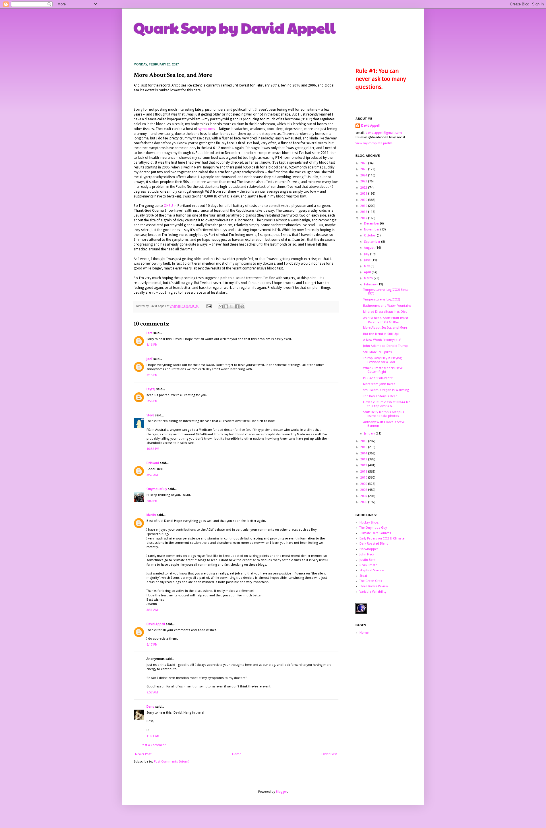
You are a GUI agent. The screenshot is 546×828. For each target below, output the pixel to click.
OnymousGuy (156, 489)
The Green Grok (370, 581)
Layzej (150, 389)
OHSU (168, 206)
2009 (364, 484)
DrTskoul (152, 463)
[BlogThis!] (226, 306)
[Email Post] (208, 306)
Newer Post (143, 754)
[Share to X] (231, 306)
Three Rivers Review (373, 586)
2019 (364, 206)
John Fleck (366, 554)
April (368, 272)
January (370, 433)
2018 (364, 212)
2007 (364, 496)
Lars (149, 333)
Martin (151, 515)
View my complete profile (373, 143)
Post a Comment (153, 745)
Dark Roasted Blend (373, 543)
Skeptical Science (371, 570)
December (372, 223)
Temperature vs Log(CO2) (381, 299)
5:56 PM (152, 401)
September (372, 242)
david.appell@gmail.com (383, 133)
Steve (150, 415)
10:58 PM (152, 449)
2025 (364, 169)
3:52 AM (152, 475)
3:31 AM (152, 610)
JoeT (149, 359)
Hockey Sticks (369, 522)
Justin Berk (367, 560)
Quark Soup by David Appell (235, 28)
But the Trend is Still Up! (381, 334)
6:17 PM (152, 644)
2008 (364, 490)
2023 (364, 181)
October (370, 235)
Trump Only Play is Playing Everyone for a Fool (382, 360)
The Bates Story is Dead (380, 396)
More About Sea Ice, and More (385, 327)
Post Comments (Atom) (171, 761)
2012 (364, 465)
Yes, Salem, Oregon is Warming (386, 390)
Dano (150, 706)
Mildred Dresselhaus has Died (385, 312)
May (367, 266)
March (369, 278)
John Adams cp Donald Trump (385, 346)
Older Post (329, 754)
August (369, 248)
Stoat (363, 576)
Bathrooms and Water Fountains (387, 306)
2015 (364, 447)
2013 (364, 459)
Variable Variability (372, 592)
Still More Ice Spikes (377, 352)
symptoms (206, 129)
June (367, 260)
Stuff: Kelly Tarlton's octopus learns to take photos (383, 414)
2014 (364, 453)
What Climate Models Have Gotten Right (383, 370)
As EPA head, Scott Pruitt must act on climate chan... (385, 320)
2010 (364, 477)
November (372, 229)
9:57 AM (152, 692)
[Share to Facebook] (237, 306)
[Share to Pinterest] (242, 306)
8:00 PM (152, 501)
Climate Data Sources (375, 533)
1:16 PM (152, 345)
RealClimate (368, 565)
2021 (364, 193)
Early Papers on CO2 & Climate (381, 538)
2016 (364, 441)
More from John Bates (379, 384)
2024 (364, 175)
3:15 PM (152, 375)
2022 (364, 188)
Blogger (281, 792)
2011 (364, 471)
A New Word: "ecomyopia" (382, 340)
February (370, 284)
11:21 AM (153, 736)
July (367, 254)
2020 (364, 200)
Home (236, 754)
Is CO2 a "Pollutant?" (378, 378)
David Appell (155, 624)
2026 (364, 163)
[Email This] (221, 306)
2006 (364, 502)
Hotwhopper (368, 549)
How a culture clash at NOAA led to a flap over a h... (387, 404)
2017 (364, 218)
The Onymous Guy (373, 528)
